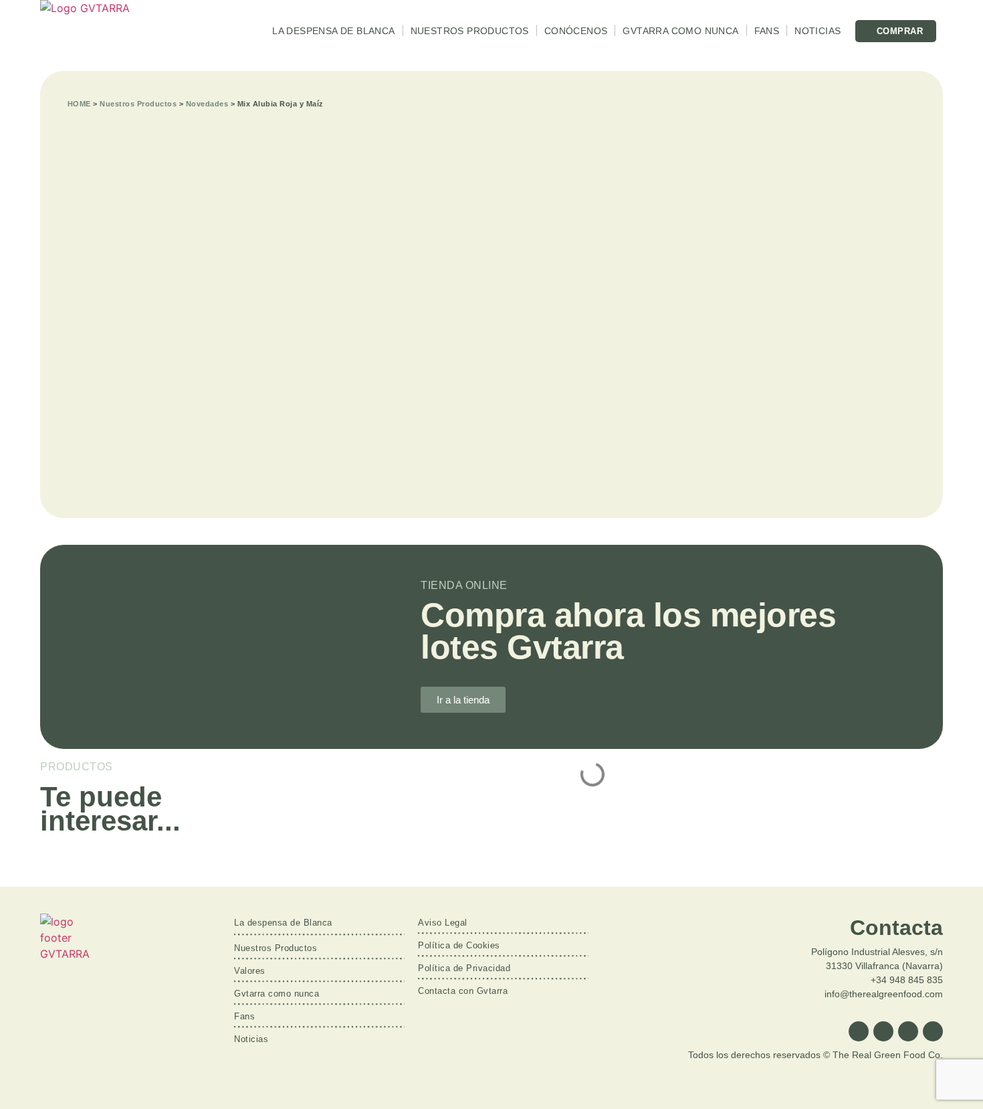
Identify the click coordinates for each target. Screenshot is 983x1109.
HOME (79, 104)
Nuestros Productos (470, 30)
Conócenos (576, 30)
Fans (767, 30)
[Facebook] (859, 1031)
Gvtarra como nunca (680, 30)
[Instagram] (908, 1031)
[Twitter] (883, 1031)
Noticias (817, 30)
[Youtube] (933, 1031)
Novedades (207, 104)
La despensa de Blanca (333, 30)
